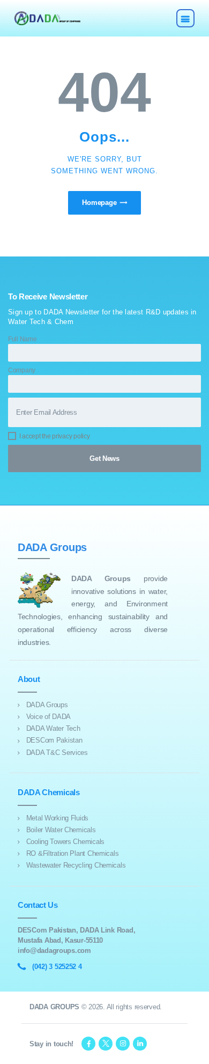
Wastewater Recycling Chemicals (76, 865)
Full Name (22, 338)
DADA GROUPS (54, 1007)
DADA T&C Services (57, 753)
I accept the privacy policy (54, 435)
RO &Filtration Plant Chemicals (72, 853)
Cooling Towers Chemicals (65, 842)
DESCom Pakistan (54, 740)
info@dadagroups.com (54, 950)
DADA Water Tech (53, 728)
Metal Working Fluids (57, 818)
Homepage (99, 203)
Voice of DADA (48, 717)
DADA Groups (47, 705)
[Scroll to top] (195, 1050)
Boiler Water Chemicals (61, 830)
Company (21, 369)
